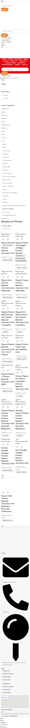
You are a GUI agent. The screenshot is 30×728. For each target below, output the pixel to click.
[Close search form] (2, 2)
